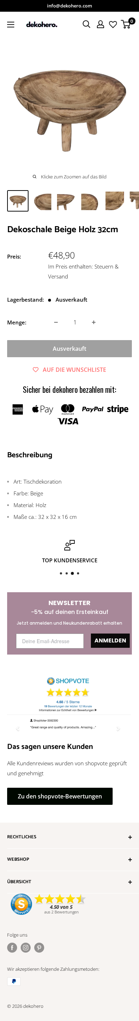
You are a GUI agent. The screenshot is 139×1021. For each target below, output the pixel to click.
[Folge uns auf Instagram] (26, 948)
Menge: (16, 322)
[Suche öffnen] (87, 24)
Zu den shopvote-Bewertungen (60, 796)
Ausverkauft (69, 349)
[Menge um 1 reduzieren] (55, 322)
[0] (126, 24)
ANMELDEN (110, 640)
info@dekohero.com (69, 5)
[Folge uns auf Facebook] (12, 948)
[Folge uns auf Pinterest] (39, 948)
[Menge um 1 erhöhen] (93, 322)
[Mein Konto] (100, 24)
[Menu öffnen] (10, 24)
